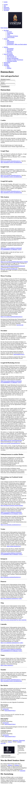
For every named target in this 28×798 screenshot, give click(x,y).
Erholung (16, 765)
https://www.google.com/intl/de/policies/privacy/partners (14, 261)
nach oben (3, 743)
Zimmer (6, 38)
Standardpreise (10, 55)
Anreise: (6, 79)
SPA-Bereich (10, 50)
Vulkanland (22, 770)
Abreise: (3, 83)
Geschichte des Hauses (12, 36)
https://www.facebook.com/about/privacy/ (11, 524)
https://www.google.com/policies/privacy (11, 443)
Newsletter (6, 10)
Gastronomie (10, 33)
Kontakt (6, 4)
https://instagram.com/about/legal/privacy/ (11, 577)
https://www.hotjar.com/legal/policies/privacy (11, 316)
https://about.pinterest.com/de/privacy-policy (11, 598)
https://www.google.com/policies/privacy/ (11, 161)
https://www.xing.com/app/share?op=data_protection (13, 620)
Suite (8, 40)
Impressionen (7, 62)
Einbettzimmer (10, 43)
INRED (10, 742)
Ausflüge (9, 68)
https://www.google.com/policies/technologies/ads (13, 266)
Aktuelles (6, 64)
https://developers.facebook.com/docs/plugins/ (12, 505)
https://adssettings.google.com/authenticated (11, 162)
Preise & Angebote (8, 54)
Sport (8, 66)
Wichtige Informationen (12, 58)
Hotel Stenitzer (4, 27)
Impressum (6, 7)
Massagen (9, 51)
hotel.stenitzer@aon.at (18, 354)
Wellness (6, 47)
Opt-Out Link (20, 325)
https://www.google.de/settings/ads (9, 268)
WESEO (19, 742)
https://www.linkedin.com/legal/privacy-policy (12, 642)
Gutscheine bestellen (12, 61)
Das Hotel (6, 30)
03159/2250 (6, 709)
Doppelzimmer (10, 41)
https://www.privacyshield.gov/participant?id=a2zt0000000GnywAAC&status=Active (11, 513)
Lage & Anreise (11, 37)
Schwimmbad (10, 48)
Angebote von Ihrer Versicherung (15, 59)
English (5, 2)
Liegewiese (9, 52)
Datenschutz (7, 8)
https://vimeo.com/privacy (7, 665)
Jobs (5, 6)
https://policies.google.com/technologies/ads (11, 440)
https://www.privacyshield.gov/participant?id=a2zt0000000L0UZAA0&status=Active (11, 650)
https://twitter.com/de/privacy (14, 546)
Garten (8, 34)
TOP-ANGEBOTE (11, 57)
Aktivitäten (6, 65)
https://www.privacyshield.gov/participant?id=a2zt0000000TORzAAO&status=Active (11, 553)
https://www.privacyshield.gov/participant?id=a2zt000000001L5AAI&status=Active (11, 248)
